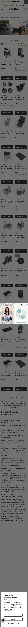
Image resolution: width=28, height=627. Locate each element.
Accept (13, 615)
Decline (13, 619)
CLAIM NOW (21, 322)
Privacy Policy (8, 611)
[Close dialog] (27, 304)
